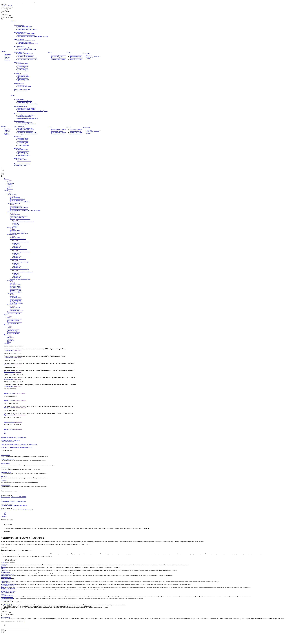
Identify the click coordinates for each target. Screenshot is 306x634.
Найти (2, 631)
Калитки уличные (19, 83)
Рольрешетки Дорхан (23, 70)
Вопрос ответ (89, 57)
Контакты (96, 56)
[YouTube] (4, 626)
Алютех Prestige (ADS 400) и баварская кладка (13, 501)
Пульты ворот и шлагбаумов (22, 89)
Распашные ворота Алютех (24, 48)
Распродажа (89, 55)
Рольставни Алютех (22, 63)
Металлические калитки (24, 86)
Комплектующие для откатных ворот (27, 43)
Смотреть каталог (9, 350)
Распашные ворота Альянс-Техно (26, 49)
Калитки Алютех (22, 85)
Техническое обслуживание (58, 58)
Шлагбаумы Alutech (22, 78)
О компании (7, 54)
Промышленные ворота (20, 32)
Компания (3, 51)
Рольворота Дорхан (22, 68)
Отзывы (6, 58)
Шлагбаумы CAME (22, 75)
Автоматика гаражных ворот (25, 56)
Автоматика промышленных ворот (27, 58)
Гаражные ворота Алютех (24, 28)
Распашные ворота (19, 46)
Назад (10, 180)
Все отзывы (4, 516)
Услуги (50, 52)
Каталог (13, 21)
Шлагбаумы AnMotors (23, 76)
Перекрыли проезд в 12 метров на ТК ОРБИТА (13, 497)
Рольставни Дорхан (22, 65)
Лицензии (7, 55)
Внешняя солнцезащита (20, 90)
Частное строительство (76, 55)
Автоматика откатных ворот (25, 53)
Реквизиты (7, 60)
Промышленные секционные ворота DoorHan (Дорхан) (32, 36)
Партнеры (7, 57)
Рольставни (17, 62)
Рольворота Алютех (22, 66)
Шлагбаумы (17, 73)
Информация (86, 53)
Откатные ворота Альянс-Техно (26, 40)
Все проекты (4, 488)
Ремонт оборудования (57, 56)
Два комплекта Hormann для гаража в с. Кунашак (14, 505)
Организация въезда (75, 56)
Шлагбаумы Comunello (23, 80)
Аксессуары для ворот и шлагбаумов (27, 59)
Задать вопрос (17, 350)
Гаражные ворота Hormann (24, 26)
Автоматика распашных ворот (25, 55)
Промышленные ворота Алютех (26, 35)
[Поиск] (2, 19)
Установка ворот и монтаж (58, 55)
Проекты (69, 52)
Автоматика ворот (19, 52)
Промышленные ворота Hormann (26, 33)
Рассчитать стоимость (20, 393)
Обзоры (88, 58)
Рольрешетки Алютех (23, 69)
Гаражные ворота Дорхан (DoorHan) (27, 29)
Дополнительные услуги (58, 59)
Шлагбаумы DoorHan (23, 79)
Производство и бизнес (76, 58)
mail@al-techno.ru (5, 617)
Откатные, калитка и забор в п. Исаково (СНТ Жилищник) (17, 509)
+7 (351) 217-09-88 (7, 5)
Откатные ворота (19, 39)
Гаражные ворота (19, 25)
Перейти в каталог (9, 393)
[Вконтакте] (4, 624)
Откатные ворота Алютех (24, 42)
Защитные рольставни (76, 59)
